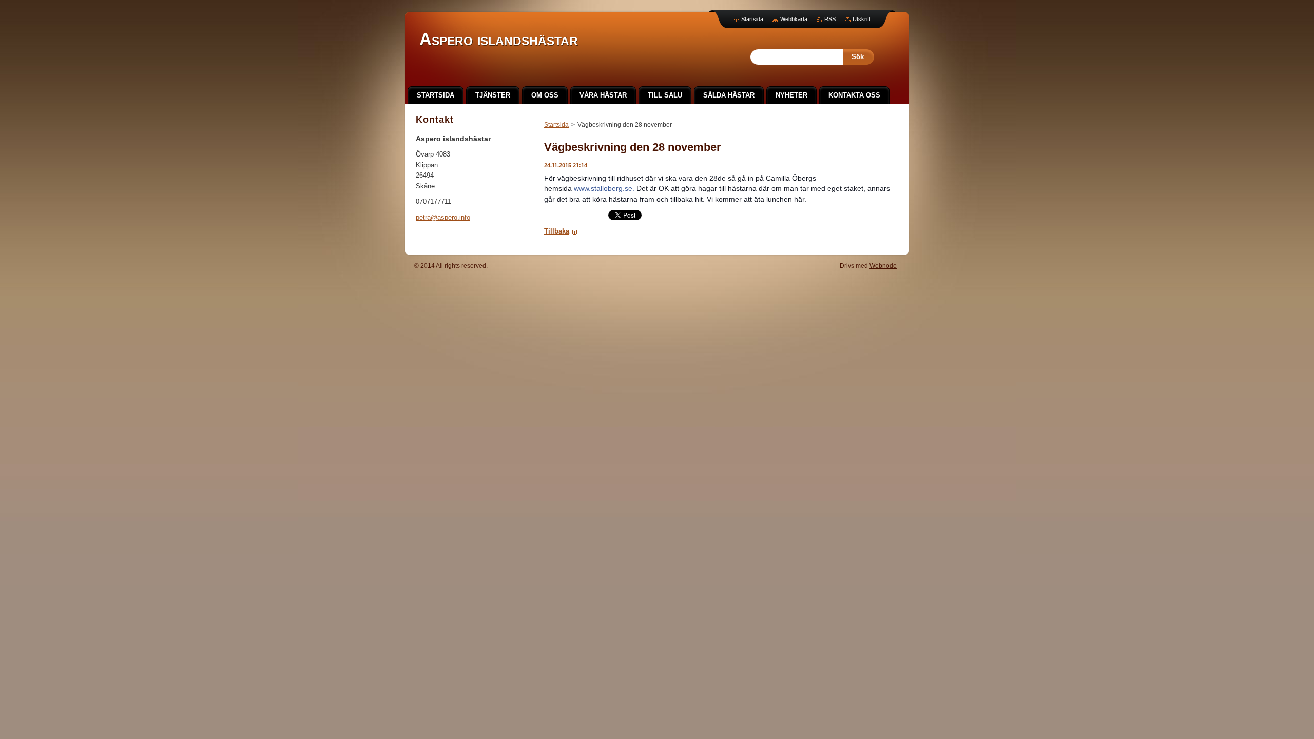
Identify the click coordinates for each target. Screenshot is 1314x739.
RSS (830, 19)
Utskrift (862, 19)
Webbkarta (793, 19)
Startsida (556, 125)
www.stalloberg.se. (604, 188)
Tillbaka (556, 231)
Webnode (883, 266)
